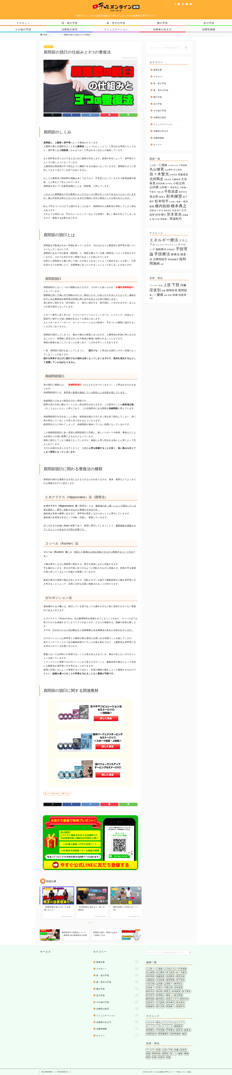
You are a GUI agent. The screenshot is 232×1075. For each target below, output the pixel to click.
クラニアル (167, 1022)
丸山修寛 (157, 169)
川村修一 (184, 187)
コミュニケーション (116, 29)
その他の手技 (23, 29)
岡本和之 (174, 187)
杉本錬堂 (174, 196)
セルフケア (160, 245)
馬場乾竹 (176, 218)
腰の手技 (162, 22)
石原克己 (176, 210)
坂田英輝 (160, 183)
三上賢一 (154, 165)
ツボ (175, 245)
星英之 (162, 197)
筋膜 (164, 290)
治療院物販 (208, 29)
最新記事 (157, 70)
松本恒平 (162, 201)
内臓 (183, 285)
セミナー (157, 144)
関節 (170, 295)
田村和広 (167, 211)
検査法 (187, 1030)
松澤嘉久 (172, 202)
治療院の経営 (70, 29)
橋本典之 (179, 206)
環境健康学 (173, 259)
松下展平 (186, 991)
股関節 (182, 290)
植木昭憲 (178, 995)
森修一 (180, 202)
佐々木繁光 (159, 174)
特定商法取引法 (62, 1072)
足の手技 (209, 22)
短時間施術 (175, 1034)
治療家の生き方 (162, 29)
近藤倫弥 (150, 1006)
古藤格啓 (176, 179)
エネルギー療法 (164, 240)
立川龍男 (160, 1003)
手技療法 (67, 793)
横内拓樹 (162, 206)
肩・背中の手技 (116, 22)
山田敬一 (165, 187)
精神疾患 (171, 290)
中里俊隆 (183, 165)
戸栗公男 (160, 192)
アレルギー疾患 (156, 285)
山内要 (154, 187)
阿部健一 (164, 219)
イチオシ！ (23, 22)
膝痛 (165, 295)
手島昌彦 (171, 191)
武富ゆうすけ (156, 210)
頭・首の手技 (70, 22)
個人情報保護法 (47, 1072)
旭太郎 (154, 196)
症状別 (155, 290)
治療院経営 (160, 259)
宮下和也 (168, 184)
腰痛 (160, 294)
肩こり (153, 295)
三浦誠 (162, 165)
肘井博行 (160, 214)
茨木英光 (174, 214)
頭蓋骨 (182, 295)
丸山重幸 (169, 170)
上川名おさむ (173, 165)
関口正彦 (156, 219)
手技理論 (56, 793)
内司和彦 (173, 175)
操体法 (175, 254)
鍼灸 (162, 264)
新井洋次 (183, 192)
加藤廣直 (183, 174)
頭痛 (175, 294)
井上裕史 (177, 169)
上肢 (47, 793)
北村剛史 (157, 179)
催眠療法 (161, 249)
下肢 (176, 284)
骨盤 (151, 298)
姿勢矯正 (171, 250)
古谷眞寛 (160, 980)
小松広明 (179, 183)
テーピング (167, 1026)
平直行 (153, 192)
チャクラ (169, 245)
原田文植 (167, 179)
